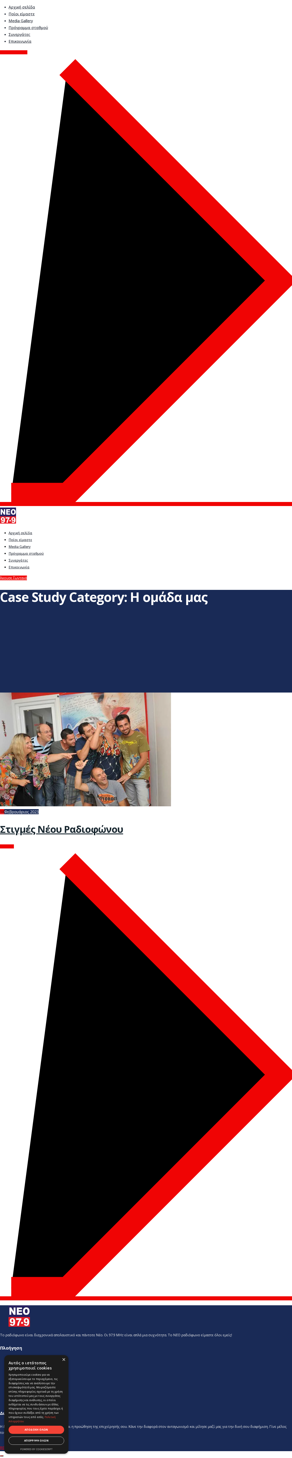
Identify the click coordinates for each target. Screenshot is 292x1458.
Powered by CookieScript (36, 1449)
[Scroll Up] (1, 1456)
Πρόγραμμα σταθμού (28, 27)
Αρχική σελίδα (22, 7)
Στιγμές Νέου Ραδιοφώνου (61, 829)
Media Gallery (21, 20)
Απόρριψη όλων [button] (36, 1440)
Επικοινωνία (20, 41)
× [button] (63, 1359)
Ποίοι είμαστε (22, 13)
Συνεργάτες (19, 34)
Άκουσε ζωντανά (13, 578)
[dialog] (36, 1404)
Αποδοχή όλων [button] (36, 1429)
